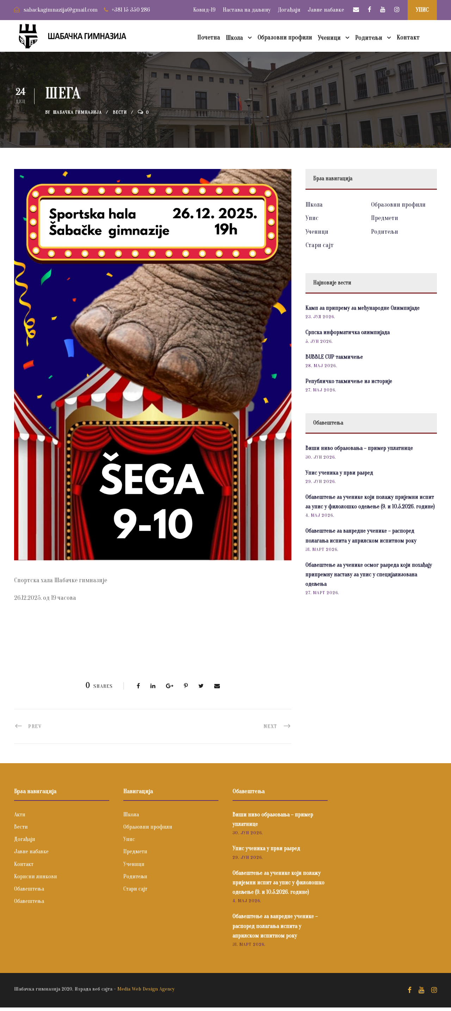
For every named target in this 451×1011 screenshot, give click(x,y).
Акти (19, 814)
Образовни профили (285, 37)
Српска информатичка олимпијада (347, 332)
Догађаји (289, 9)
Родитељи (368, 38)
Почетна (208, 37)
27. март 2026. (322, 592)
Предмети (384, 218)
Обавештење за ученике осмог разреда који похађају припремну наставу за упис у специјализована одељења (368, 574)
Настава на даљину (247, 9)
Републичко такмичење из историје (348, 381)
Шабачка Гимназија (77, 112)
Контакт (408, 37)
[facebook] (369, 9)
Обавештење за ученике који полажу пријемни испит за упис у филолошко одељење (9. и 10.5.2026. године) (279, 882)
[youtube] (382, 9)
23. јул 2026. (320, 316)
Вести (120, 112)
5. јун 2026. (319, 341)
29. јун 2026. (320, 481)
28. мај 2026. (321, 365)
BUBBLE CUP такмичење (334, 357)
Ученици (329, 38)
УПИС (422, 9)
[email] (356, 9)
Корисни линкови (35, 876)
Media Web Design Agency (146, 989)
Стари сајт (319, 245)
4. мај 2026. (319, 515)
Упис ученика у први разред (339, 473)
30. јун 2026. (320, 457)
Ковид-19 (204, 9)
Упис (312, 218)
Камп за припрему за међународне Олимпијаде (362, 308)
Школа (234, 38)
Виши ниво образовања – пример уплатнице (359, 448)
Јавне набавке (326, 9)
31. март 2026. (321, 549)
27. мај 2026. (320, 390)
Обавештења (29, 889)
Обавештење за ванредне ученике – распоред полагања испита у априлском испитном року (275, 925)
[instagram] (397, 9)
